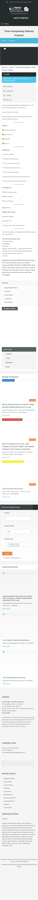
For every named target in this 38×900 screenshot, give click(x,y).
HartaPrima (7, 788)
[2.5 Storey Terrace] (19, 546)
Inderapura (5, 825)
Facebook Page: (6, 864)
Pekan (19, 823)
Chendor (16, 830)
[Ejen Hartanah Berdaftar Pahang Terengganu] (19, 9)
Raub (30, 841)
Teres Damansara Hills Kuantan (12, 489)
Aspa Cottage (12, 832)
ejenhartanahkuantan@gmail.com (21, 2)
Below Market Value (11, 288)
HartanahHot (7, 791)
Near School (8, 302)
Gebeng (4, 830)
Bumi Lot (7, 291)
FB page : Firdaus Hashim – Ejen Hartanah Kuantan (17, 248)
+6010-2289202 (20, 18)
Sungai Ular (10, 830)
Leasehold (8, 298)
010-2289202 (6, 244)
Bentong (14, 841)
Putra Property (8, 807)
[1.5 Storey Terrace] (19, 544)
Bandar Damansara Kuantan (25, 832)
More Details (23, 412)
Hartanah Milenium (9, 801)
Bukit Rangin (5, 836)
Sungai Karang (30, 830)
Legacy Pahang (8, 785)
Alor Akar (26, 825)
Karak (26, 841)
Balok (30, 828)
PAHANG (4, 819)
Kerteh (24, 843)
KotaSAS (19, 828)
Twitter (8, 358)
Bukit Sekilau (6, 834)
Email (7, 367)
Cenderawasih (24, 834)
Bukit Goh (5, 832)
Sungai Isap (24, 836)
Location (7, 513)
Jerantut (9, 841)
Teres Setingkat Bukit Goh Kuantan (14, 678)
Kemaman (14, 843)
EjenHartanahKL (8, 794)
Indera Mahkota (12, 823)
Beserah (25, 828)
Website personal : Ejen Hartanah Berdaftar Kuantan (17, 251)
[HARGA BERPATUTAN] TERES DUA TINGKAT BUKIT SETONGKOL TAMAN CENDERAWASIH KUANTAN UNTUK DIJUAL (17, 598)
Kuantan (11, 41)
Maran (4, 843)
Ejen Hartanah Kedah (10, 798)
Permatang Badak (15, 836)
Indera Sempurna (26, 823)
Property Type (8, 539)
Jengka (4, 841)
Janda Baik (21, 841)
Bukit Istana (13, 828)
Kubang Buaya (18, 825)
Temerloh (23, 839)
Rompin (8, 843)
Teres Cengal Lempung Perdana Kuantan (16, 640)
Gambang (17, 839)
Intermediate (9, 295)
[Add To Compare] (2, 49)
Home (4, 41)
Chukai (20, 843)
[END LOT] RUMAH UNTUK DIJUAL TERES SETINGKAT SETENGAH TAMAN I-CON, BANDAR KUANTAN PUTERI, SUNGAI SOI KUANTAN (18, 446)
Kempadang (5, 828)
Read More (14, 605)
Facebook (9, 354)
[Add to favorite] (5, 49)
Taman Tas (10, 839)
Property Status (9, 526)
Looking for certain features (11, 558)
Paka (11, 845)
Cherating (23, 830)
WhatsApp (9, 362)
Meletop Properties (9, 778)
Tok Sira (11, 825)
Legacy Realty (8, 782)
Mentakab (29, 839)
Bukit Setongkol (14, 834)
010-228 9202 (24, 861)
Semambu (32, 834)
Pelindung (32, 825)
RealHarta (6, 804)
